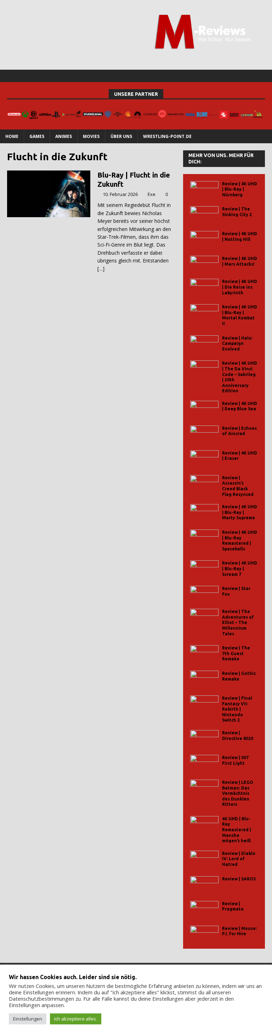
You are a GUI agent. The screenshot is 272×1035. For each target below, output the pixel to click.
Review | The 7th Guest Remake (236, 653)
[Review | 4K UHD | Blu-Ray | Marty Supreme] (204, 512)
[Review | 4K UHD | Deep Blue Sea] (204, 409)
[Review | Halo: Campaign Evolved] (204, 343)
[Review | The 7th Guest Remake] (204, 653)
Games (36, 136)
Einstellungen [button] (27, 1019)
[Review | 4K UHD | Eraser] (204, 458)
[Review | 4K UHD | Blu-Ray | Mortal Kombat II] (204, 312)
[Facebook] (238, 76)
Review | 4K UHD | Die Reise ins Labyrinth (239, 287)
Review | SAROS (239, 879)
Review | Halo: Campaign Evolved (237, 343)
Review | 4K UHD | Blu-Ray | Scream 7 (239, 568)
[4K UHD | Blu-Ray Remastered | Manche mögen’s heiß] (204, 824)
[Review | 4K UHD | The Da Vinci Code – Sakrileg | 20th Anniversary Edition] (204, 368)
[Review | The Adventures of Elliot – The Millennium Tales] (204, 617)
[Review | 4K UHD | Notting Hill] (204, 239)
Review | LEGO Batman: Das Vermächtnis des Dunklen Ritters (237, 793)
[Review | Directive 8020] (204, 738)
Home (11, 136)
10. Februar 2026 (120, 194)
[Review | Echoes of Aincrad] (204, 433)
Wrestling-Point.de (167, 136)
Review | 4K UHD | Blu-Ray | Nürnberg (239, 189)
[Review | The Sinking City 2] (204, 214)
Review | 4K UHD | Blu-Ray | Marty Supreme (239, 512)
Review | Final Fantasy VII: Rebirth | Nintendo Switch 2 (237, 709)
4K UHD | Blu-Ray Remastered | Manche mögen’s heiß (236, 829)
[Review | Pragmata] (204, 909)
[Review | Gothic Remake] (204, 679)
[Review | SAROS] (204, 884)
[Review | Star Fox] (204, 594)
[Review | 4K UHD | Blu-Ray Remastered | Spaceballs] (204, 537)
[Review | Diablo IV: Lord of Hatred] (204, 859)
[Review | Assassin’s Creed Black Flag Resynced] (204, 483)
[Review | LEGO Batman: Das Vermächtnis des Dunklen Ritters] (204, 788)
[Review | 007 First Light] (204, 763)
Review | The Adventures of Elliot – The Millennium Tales (238, 622)
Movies (91, 136)
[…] (100, 268)
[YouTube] (266, 76)
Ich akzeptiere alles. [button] (75, 1019)
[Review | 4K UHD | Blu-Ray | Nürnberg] (204, 189)
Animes (63, 136)
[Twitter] (252, 76)
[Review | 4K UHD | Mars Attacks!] (204, 264)
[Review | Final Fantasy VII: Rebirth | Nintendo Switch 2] (204, 703)
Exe (151, 194)
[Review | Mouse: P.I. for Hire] (204, 934)
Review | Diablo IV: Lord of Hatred (238, 859)
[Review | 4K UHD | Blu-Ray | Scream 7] (204, 568)
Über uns (121, 136)
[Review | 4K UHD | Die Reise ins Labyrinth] (204, 287)
